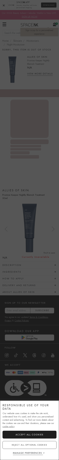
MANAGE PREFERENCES (27, 453)
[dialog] (29, 430)
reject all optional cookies (29, 445)
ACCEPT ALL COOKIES (29, 434)
